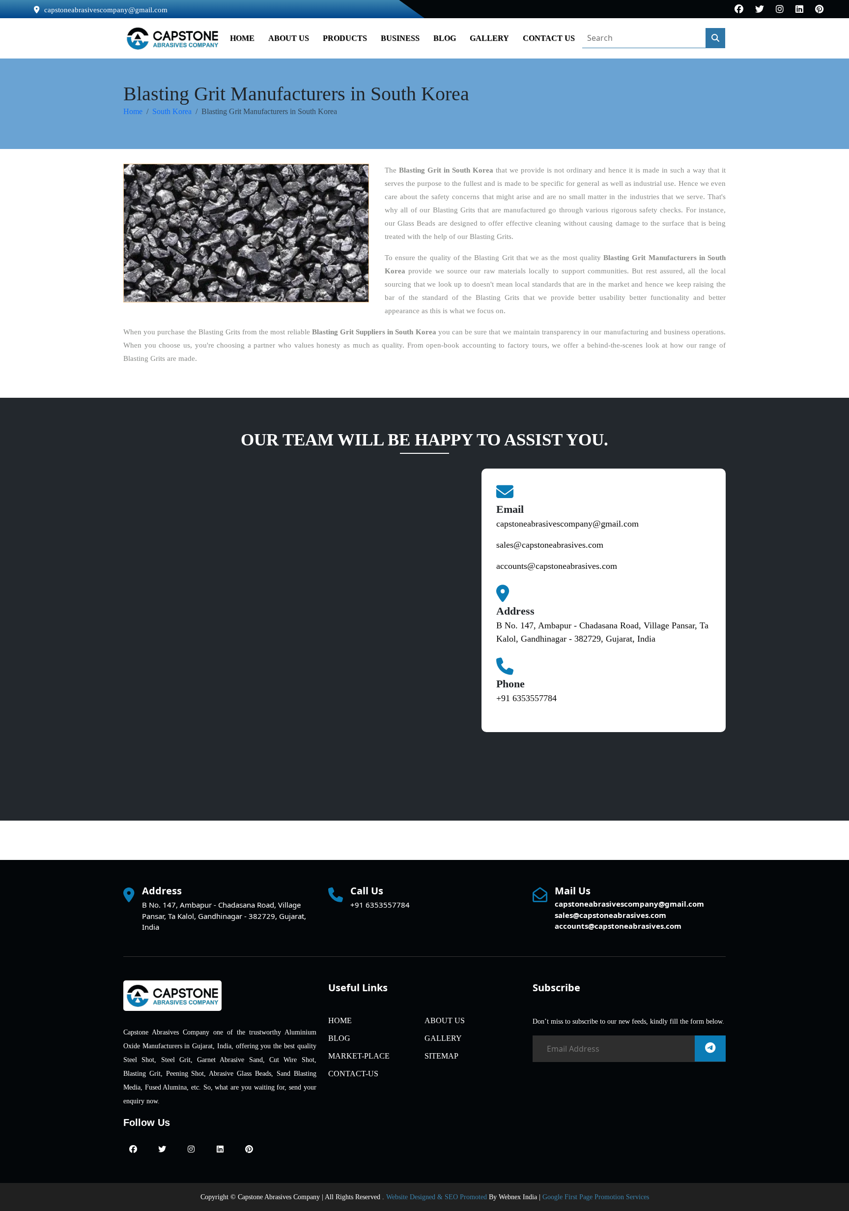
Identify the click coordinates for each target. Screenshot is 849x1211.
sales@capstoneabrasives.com (549, 545)
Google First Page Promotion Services (595, 1197)
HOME (242, 38)
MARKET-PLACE (359, 1056)
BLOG (444, 38)
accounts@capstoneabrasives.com (556, 566)
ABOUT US (288, 38)
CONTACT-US (353, 1073)
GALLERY (489, 38)
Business (400, 38)
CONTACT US (549, 38)
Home (132, 111)
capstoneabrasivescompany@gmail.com (106, 10)
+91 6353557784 (526, 698)
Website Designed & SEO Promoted (436, 1197)
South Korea (172, 111)
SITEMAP (441, 1056)
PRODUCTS (345, 38)
